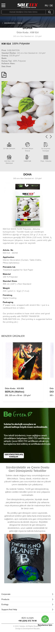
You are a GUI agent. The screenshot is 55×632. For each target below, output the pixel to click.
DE (51, 5)
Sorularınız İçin (45, 625)
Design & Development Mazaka (27, 629)
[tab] (27, 594)
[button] (51, 136)
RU (46, 5)
